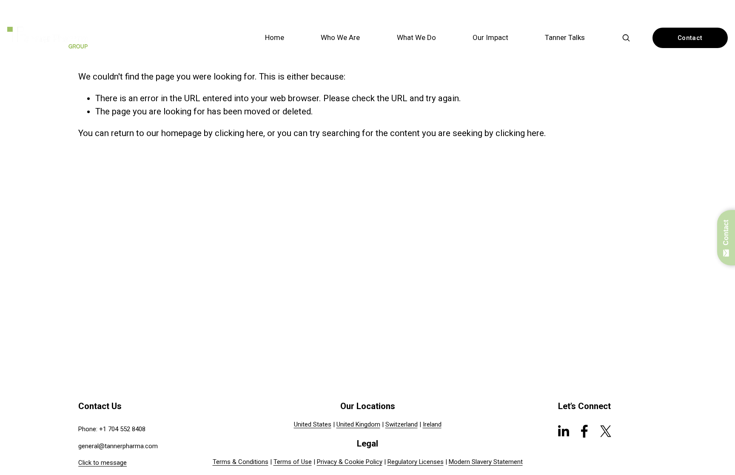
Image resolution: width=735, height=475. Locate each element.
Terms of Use (292, 462)
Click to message (102, 462)
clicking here (239, 133)
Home (274, 37)
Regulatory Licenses (415, 462)
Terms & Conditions (240, 462)
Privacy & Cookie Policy (349, 462)
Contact (690, 38)
